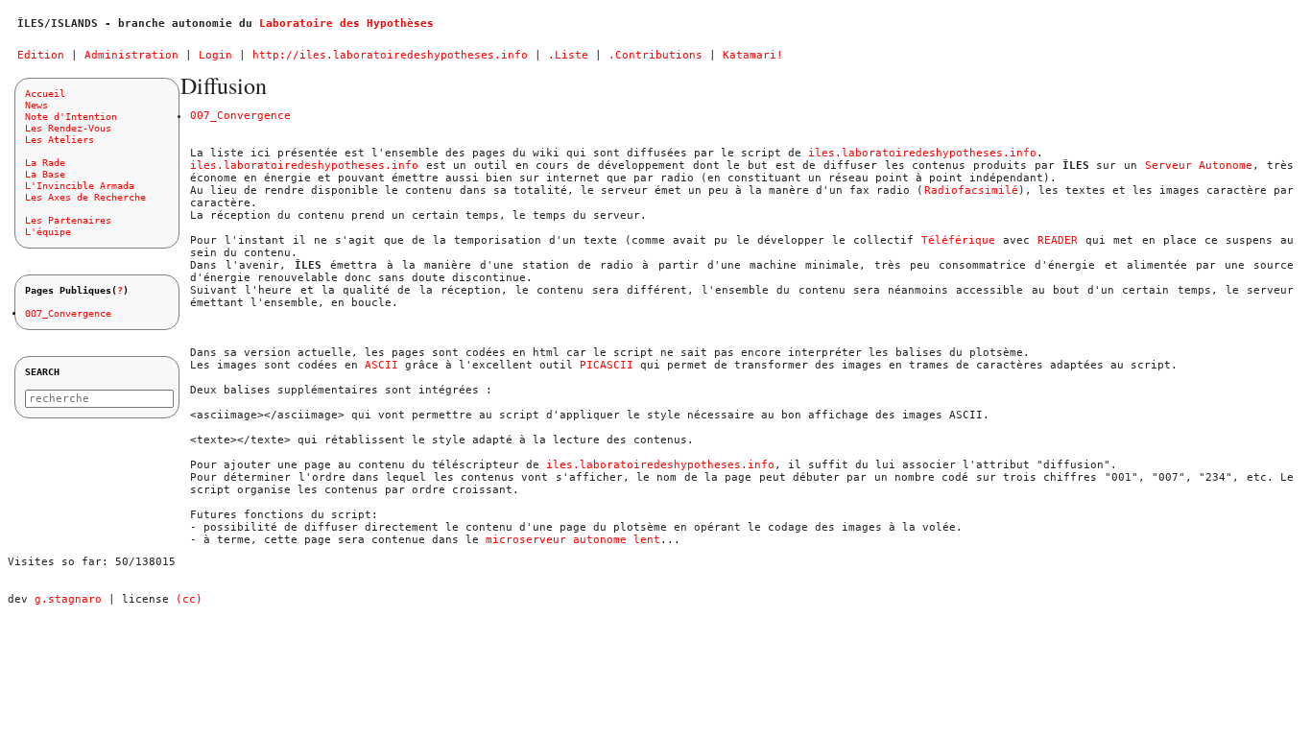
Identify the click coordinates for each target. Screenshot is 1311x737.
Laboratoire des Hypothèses (346, 23)
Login (215, 55)
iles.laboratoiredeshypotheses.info (922, 153)
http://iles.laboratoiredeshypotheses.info (390, 55)
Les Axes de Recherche (85, 197)
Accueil (45, 93)
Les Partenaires (68, 220)
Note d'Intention (71, 116)
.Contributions (655, 55)
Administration (131, 55)
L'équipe (48, 231)
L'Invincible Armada (79, 185)
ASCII (381, 365)
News (36, 105)
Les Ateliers (59, 139)
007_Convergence (68, 313)
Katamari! (753, 55)
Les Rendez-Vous (68, 128)
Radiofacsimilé (971, 190)
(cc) (189, 599)
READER (1057, 240)
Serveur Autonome (1199, 165)
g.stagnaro (68, 599)
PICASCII (606, 365)
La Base (45, 174)
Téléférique (958, 240)
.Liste (568, 55)
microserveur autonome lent (573, 540)
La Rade (45, 162)
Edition (40, 55)
